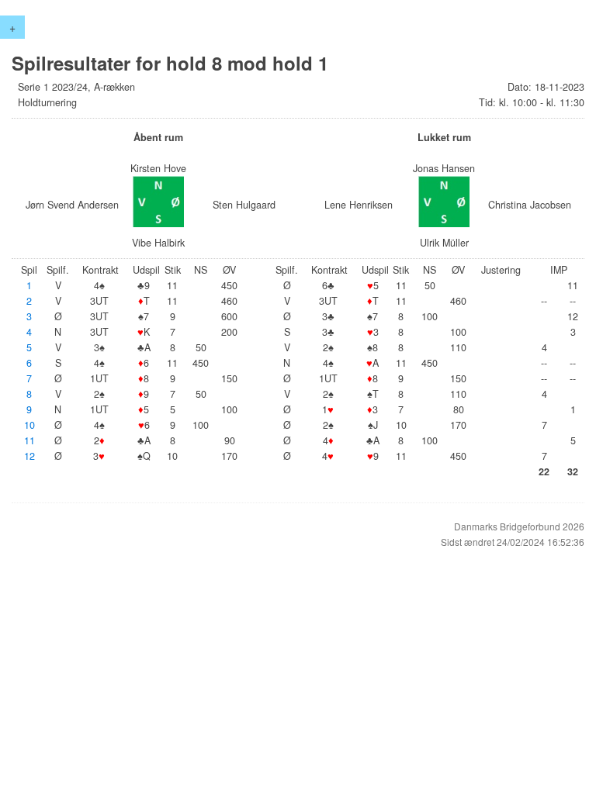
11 (29, 440)
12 (29, 456)
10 (29, 425)
